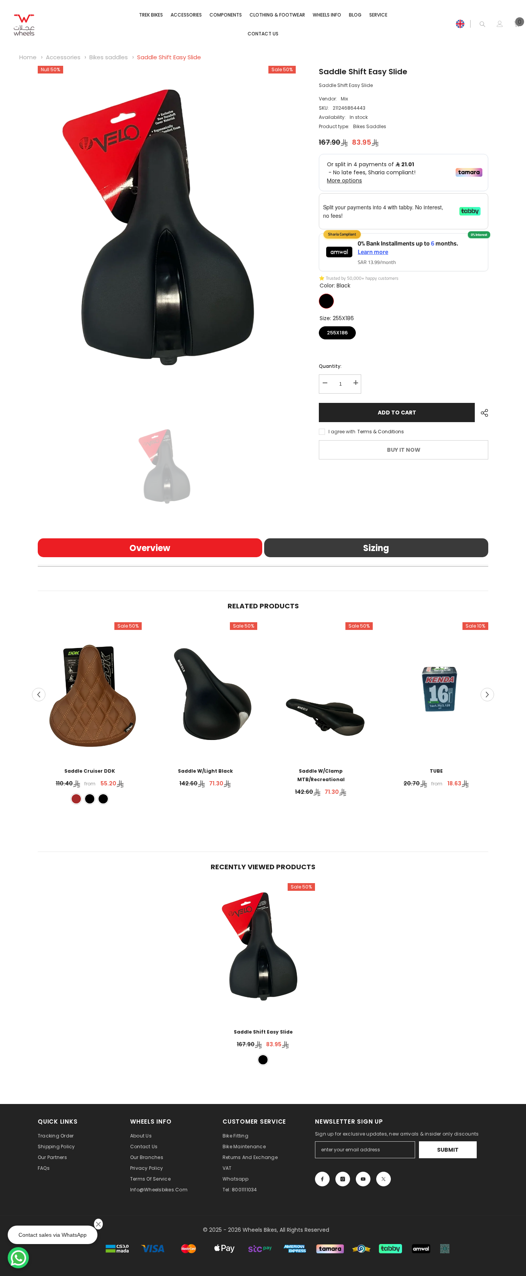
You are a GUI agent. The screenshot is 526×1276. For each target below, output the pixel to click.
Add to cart (397, 412)
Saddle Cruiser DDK (89, 771)
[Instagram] (342, 1179)
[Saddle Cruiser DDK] (90, 689)
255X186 (337, 331)
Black (326, 300)
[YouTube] (363, 1179)
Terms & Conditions (380, 431)
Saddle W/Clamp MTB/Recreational (321, 775)
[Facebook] (322, 1179)
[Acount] (500, 24)
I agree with (341, 431)
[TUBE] (436, 689)
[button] (38, 694)
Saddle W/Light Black (205, 771)
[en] (460, 23)
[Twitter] (383, 1179)
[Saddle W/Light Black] (205, 689)
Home (28, 57)
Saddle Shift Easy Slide (169, 57)
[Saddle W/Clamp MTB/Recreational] (321, 689)
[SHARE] (481, 413)
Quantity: (330, 365)
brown (76, 799)
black (89, 799)
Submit (448, 1150)
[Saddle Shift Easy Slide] (263, 950)
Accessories (63, 57)
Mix (344, 98)
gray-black (103, 799)
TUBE (436, 771)
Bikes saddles (108, 57)
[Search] (482, 24)
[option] (167, 238)
